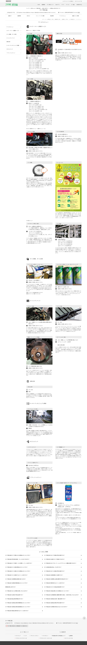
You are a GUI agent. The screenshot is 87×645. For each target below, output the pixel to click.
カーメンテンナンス (11, 38)
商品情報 (52, 15)
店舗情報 (19, 15)
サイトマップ (17, 635)
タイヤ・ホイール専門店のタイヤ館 (47, 19)
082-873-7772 (11, 12)
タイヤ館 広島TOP (72, 19)
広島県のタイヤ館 (64, 19)
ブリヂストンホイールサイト (45, 638)
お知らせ (28, 15)
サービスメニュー (63, 15)
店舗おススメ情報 (75, 15)
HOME (39, 4)
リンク (25, 635)
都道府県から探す (57, 19)
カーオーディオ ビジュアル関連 (13, 45)
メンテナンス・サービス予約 (67, 1)
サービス (67, 4)
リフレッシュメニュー (11, 52)
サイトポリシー (45, 635)
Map (78, 12)
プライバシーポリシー (35, 635)
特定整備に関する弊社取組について (58, 635)
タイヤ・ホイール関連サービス (13, 30)
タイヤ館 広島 (43, 10)
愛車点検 (8, 41)
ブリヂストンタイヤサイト (20, 638)
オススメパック (10, 49)
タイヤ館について (50, 4)
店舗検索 (43, 4)
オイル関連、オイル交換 (11, 34)
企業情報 (70, 635)
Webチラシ (57, 4)
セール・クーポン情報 (40, 15)
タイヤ (63, 4)
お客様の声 (78, 4)
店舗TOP (9, 15)
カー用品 (73, 4)
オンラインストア (78, 1)
